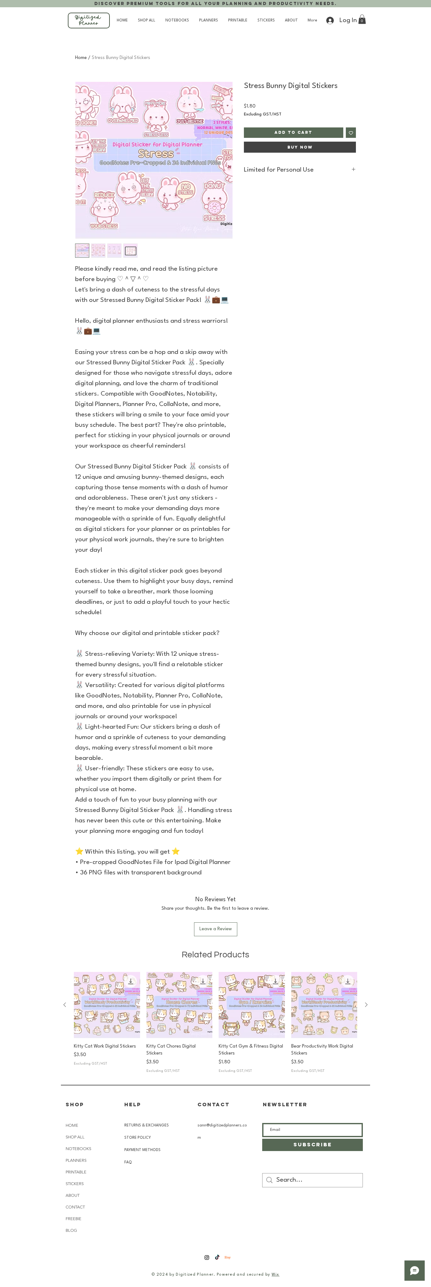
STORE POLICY (138, 1138)
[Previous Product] (64, 1004)
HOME (72, 1125)
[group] (215, 1023)
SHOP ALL (75, 1137)
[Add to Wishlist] (351, 132)
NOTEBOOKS (78, 1148)
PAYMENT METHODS (143, 1150)
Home (81, 58)
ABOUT (73, 1195)
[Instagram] (207, 1258)
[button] (362, 19)
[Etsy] (228, 1258)
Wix (276, 1275)
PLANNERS (76, 1160)
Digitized (89, 18)
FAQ (128, 1162)
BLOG (71, 1230)
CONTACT (75, 1207)
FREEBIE (73, 1218)
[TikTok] (217, 1258)
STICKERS (75, 1183)
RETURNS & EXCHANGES (146, 1125)
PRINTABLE (76, 1172)
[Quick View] (107, 1005)
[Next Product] (366, 1004)
